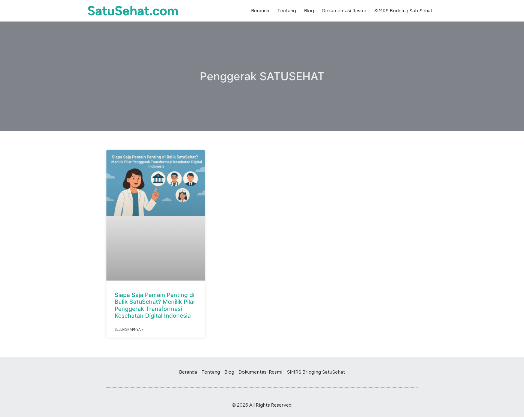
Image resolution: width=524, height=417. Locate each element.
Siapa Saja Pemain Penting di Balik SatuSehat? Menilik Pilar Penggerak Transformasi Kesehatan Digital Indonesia (155, 305)
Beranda (260, 11)
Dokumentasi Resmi (344, 11)
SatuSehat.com (132, 11)
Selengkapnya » (129, 329)
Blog (309, 11)
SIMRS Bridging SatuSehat (403, 11)
